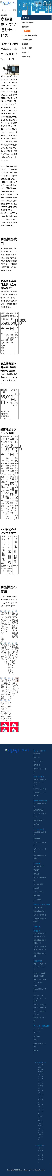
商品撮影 (23, 10)
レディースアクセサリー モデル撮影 (2, 634)
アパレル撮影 (27, 48)
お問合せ (47, 4)
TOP (50, 1163)
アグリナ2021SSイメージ (7, 691)
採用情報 (36, 765)
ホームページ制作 (40, 800)
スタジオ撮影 (27, 39)
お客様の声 (47, 6)
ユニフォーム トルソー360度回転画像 (9, 666)
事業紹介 (36, 757)
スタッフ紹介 (38, 761)
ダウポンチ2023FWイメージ (7, 626)
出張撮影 (25, 44)
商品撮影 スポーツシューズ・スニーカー (13, 668)
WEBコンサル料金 (39, 789)
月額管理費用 (38, 810)
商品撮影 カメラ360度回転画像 (13, 631)
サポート (47, 1)
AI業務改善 (37, 6)
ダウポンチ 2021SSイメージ (10, 693)
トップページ (6, 10)
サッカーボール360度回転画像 (17, 631)
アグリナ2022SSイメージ (18, 656)
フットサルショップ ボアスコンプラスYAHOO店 (40, 1111)
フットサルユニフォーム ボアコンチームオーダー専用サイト (40, 1081)
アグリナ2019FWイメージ (14, 691)
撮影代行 (25, 52)
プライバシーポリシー (40, 1150)
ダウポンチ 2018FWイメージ (18, 687)
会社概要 (36, 753)
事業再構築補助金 (39, 911)
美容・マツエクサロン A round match (39, 982)
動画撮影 (25, 26)
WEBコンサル (25, 5)
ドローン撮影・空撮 (29, 35)
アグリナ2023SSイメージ (10, 624)
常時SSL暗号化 (38, 820)
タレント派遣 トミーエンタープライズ (39, 966)
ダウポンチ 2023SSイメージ (7, 658)
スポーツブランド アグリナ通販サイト (40, 1134)
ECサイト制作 (38, 829)
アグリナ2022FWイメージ (3, 656)
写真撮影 (15, 10)
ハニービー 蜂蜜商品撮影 (2, 693)
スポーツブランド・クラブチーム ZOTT (39, 998)
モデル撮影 (26, 56)
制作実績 (36, 926)
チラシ (35, 1040)
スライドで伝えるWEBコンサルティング (39, 782)
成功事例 (36, 930)
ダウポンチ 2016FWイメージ (7, 715)
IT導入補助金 (38, 907)
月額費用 (36, 838)
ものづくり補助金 (39, 915)
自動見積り (50, 6)
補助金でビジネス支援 (41, 904)
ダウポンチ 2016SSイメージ (10, 715)
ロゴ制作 (36, 824)
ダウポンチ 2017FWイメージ (3, 715)
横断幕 (35, 1050)
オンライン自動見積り (41, 1025)
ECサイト (33, 5)
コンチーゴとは (20, 8)
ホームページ (29, 7)
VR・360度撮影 (27, 22)
